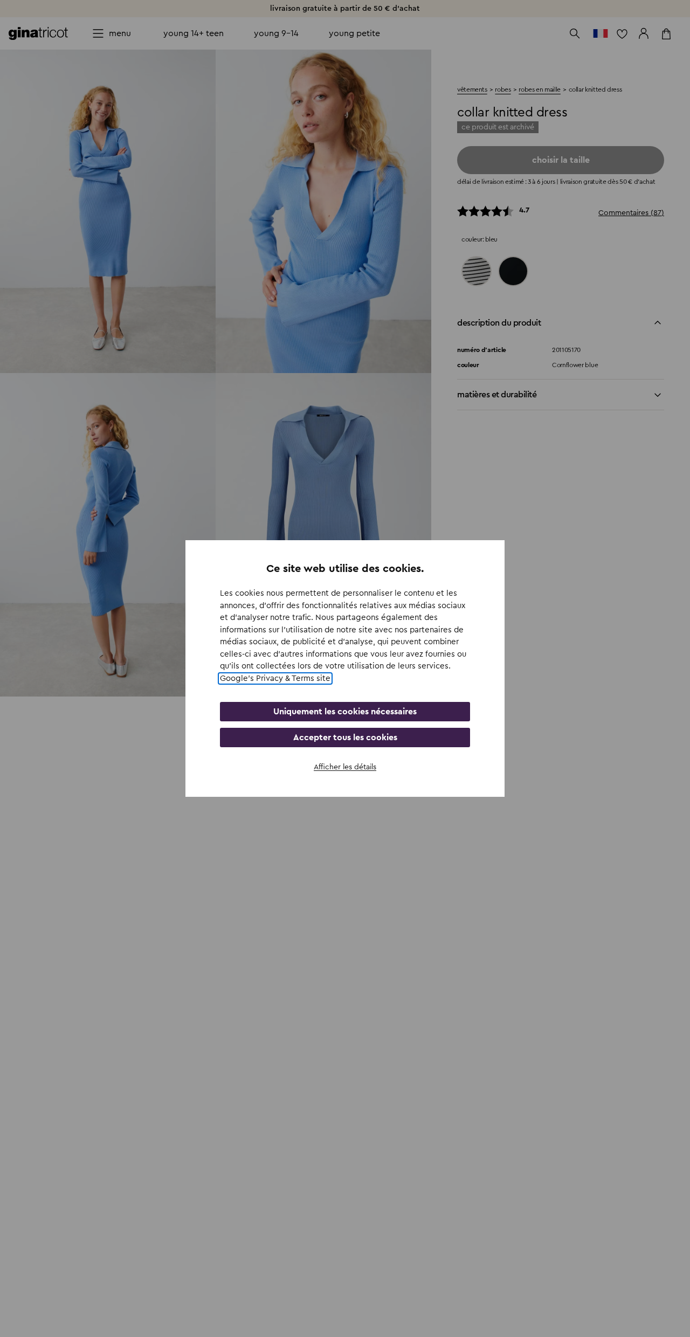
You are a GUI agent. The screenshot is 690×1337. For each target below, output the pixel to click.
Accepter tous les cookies (345, 737)
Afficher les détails (345, 767)
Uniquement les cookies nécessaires (345, 711)
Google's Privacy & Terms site (275, 678)
